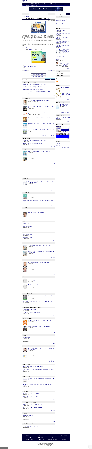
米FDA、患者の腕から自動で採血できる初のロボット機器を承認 (39, 151)
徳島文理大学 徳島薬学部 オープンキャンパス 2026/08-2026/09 (39, 320)
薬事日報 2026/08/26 (26, 337)
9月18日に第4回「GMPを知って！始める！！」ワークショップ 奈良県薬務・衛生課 (37, 301)
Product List (52, 435)
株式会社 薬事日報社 (46, 444)
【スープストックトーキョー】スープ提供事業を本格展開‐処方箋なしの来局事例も (37, 91)
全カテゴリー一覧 (34, 5)
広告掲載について (40, 437)
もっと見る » (52, 95)
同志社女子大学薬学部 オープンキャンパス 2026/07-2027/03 (39, 326)
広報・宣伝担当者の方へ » (65, 147)
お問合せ (64, 437)
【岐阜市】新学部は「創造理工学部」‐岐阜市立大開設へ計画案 (33, 93)
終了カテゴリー (64, 439)
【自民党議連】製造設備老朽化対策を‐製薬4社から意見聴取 (33, 89)
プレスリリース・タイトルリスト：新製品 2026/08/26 (32, 404)
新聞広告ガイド (59, 145)
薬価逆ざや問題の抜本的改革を (28, 237)
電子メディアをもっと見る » (65, 112)
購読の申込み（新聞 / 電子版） (38, 74)
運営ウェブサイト (28, 437)
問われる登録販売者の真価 (27, 226)
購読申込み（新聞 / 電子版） (61, 20)
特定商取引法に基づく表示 (52, 439)
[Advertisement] (38, 171)
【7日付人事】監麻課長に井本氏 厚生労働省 (36, 212)
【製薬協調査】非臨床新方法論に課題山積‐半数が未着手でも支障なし (35, 84)
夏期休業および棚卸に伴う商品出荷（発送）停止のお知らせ (65, 94)
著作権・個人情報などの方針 (28, 439)
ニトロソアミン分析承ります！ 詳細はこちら (31, 66)
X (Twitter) (61, 78)
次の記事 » (51, 70)
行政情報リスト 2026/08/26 (28, 415)
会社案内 (27, 435)
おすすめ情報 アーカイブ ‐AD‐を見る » (48, 135)
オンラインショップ (59, 23)
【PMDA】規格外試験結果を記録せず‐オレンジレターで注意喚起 (34, 87)
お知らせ (52, 437)
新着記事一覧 (28, 5)
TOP (23, 3)
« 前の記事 (25, 70)
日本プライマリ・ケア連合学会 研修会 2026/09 (31, 312)
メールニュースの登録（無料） (38, 76)
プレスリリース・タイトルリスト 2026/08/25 (31, 396)
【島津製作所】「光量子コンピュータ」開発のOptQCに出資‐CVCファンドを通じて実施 (63, 58)
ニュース (27, 3)
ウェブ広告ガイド (59, 143)
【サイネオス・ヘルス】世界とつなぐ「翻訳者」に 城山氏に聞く (39, 117)
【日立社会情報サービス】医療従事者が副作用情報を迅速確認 (38, 100)
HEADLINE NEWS (27, 16)
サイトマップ (40, 435)
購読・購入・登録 (53, 3)
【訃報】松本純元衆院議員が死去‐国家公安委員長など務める (38, 262)
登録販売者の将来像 (26, 223)
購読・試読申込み (64, 435)
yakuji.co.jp (39, 443)
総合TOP (23, 5)
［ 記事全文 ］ (24, 47)
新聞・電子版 (37, 3)
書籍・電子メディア (45, 3)
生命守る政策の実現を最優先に (28, 234)
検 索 (50, 79)
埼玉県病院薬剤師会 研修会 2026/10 (29, 309)
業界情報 (32, 3)
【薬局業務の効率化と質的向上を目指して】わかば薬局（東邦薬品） (40, 245)
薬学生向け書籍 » (52, 361)
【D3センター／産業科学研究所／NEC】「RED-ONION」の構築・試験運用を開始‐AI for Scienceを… (65, 51)
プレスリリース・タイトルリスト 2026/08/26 (31, 393)
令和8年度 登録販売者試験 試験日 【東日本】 (31, 426)
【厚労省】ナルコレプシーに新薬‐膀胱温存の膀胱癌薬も (32, 86)
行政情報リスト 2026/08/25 (28, 418)
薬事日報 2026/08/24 (26, 340)
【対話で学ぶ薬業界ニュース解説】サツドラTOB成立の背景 (33, 366)
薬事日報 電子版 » (31, 49)
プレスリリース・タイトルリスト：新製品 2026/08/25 (32, 407)
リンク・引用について (40, 439)
